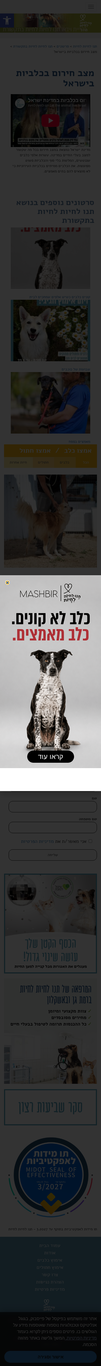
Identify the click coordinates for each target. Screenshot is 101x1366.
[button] (7, 583)
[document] (50, 683)
